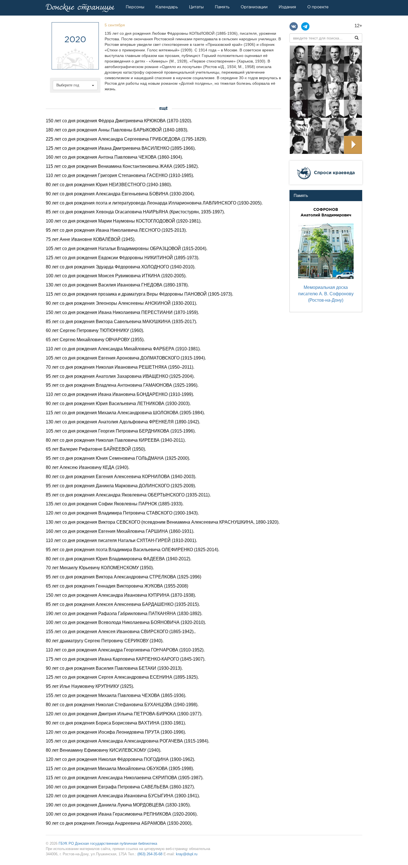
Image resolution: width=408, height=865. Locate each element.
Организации (254, 7)
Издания (287, 7)
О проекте (318, 7)
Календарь (166, 7)
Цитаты (196, 7)
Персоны (135, 7)
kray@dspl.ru (186, 854)
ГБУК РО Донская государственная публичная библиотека (108, 843)
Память (222, 7)
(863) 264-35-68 (149, 854)
